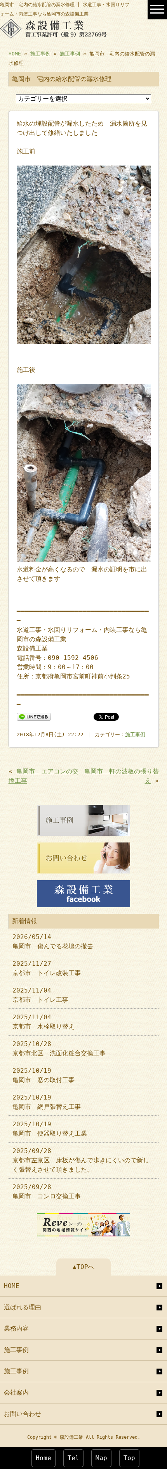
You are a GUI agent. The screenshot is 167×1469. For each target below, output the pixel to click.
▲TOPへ (83, 1266)
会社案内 (16, 1392)
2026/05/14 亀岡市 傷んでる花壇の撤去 (52, 941)
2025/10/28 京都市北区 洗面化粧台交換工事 (59, 1048)
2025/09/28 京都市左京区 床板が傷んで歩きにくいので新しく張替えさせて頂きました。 (80, 1160)
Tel (73, 1458)
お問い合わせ (22, 1413)
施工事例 (40, 54)
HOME (15, 54)
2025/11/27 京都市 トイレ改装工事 (46, 968)
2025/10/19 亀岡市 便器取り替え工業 (49, 1128)
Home (43, 1458)
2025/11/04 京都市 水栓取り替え (43, 1021)
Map (101, 1458)
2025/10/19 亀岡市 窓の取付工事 (43, 1075)
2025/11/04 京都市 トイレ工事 (40, 995)
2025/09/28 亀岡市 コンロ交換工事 (46, 1191)
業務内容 (16, 1328)
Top (129, 1458)
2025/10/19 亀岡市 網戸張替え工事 (46, 1102)
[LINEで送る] (34, 716)
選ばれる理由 (22, 1307)
